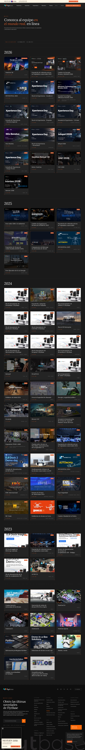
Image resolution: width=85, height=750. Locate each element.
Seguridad (36, 707)
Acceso (62, 5)
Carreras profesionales (75, 716)
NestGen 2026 (49, 700)
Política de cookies (50, 730)
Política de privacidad (50, 726)
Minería (59, 716)
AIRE (35, 715)
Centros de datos (61, 712)
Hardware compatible (38, 722)
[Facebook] (67, 689)
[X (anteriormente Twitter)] (64, 689)
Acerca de (73, 713)
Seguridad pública (61, 700)
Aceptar (69, 741)
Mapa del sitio (49, 735)
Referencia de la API (75, 702)
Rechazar (75, 741)
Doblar (35, 711)
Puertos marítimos (61, 721)
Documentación (74, 700)
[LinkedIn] (58, 689)
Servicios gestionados (38, 703)
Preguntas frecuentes (50, 712)
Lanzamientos (73, 706)
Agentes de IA (37, 713)
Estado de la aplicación (75, 704)
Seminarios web (49, 708)
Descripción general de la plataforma (39, 700)
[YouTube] (70, 689)
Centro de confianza (50, 733)
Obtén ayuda (49, 722)
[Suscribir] (24, 721)
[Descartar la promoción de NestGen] (80, 1)
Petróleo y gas (61, 702)
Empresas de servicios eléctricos (62, 710)
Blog (47, 704)
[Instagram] (61, 689)
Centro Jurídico (49, 724)
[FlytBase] (8, 5)
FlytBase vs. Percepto (38, 735)
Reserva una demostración (72, 5)
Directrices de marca (50, 714)
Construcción (60, 707)
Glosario (48, 706)
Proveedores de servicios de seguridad (63, 705)
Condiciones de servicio (51, 728)
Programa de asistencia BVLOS (38, 725)
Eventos (48, 710)
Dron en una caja (37, 718)
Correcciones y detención (63, 725)
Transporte (60, 714)
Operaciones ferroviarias (63, 723)
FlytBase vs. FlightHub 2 (39, 733)
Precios (35, 705)
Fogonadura (73, 720)
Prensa (72, 718)
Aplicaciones (36, 720)
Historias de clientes (50, 702)
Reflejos (35, 709)
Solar (59, 719)
